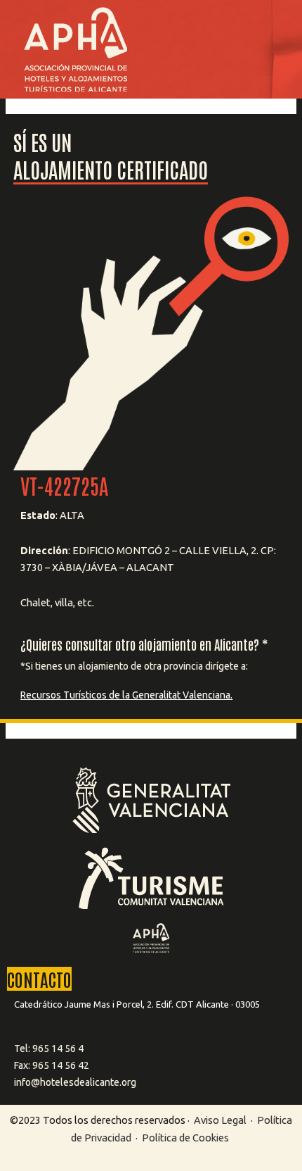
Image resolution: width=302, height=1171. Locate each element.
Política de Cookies (185, 1138)
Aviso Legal (220, 1120)
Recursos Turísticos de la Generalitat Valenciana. (126, 695)
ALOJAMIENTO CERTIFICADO (110, 168)
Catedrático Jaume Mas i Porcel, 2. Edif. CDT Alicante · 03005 (137, 1004)
